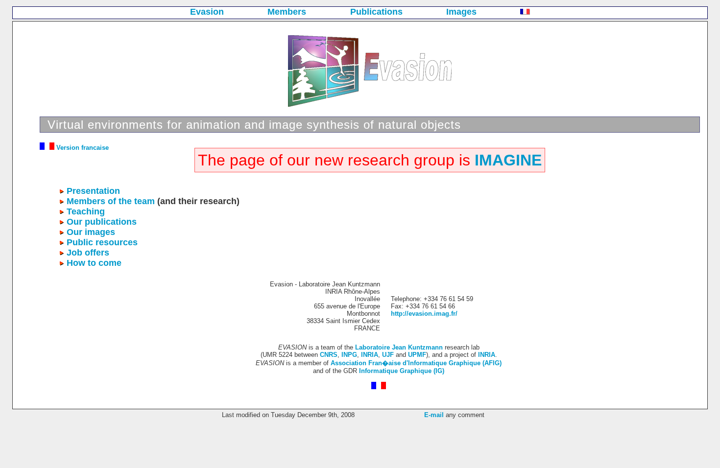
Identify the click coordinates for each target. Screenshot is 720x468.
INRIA (369, 354)
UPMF (417, 354)
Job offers (88, 252)
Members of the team (111, 201)
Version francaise (81, 147)
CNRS (328, 354)
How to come (94, 263)
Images (461, 12)
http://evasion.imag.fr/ (424, 313)
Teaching (86, 211)
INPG (349, 354)
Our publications (102, 222)
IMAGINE (508, 160)
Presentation (93, 191)
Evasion (207, 12)
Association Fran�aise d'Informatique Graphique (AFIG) (416, 363)
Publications (376, 12)
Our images (91, 232)
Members (286, 12)
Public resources (102, 242)
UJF (388, 354)
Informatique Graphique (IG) (401, 370)
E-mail (434, 415)
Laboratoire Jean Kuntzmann (399, 347)
